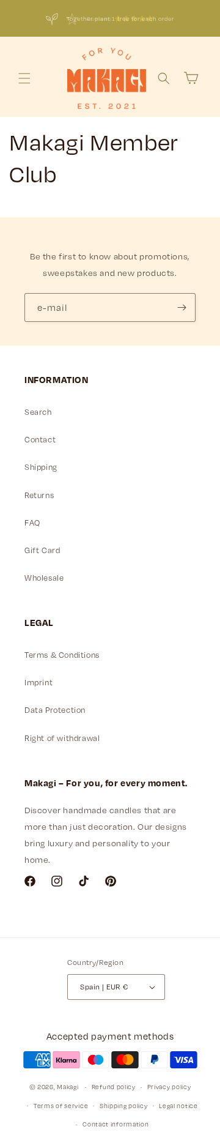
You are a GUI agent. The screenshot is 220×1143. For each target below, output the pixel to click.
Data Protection (55, 710)
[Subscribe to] (181, 307)
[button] (24, 78)
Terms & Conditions (62, 655)
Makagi (67, 1086)
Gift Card (42, 550)
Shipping (40, 467)
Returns (39, 495)
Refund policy (114, 1086)
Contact (40, 439)
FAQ (32, 522)
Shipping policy (124, 1105)
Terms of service (61, 1105)
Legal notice (178, 1105)
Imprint (38, 682)
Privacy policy (169, 1086)
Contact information (115, 1124)
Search (38, 412)
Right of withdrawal (62, 738)
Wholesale (44, 578)
